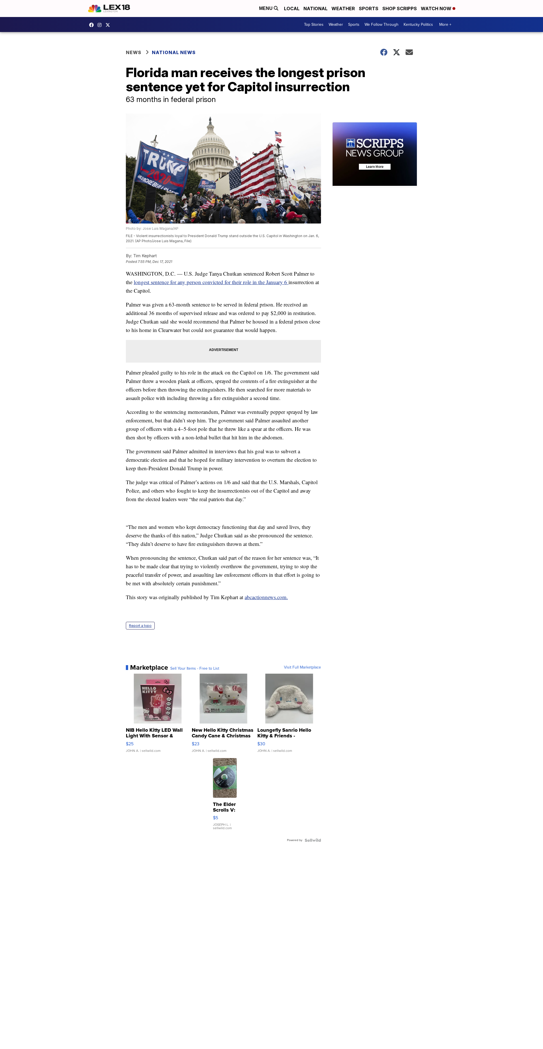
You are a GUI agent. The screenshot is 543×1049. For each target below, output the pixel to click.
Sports (368, 8)
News (133, 52)
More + (445, 24)
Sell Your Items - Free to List (194, 669)
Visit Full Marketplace (302, 667)
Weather (343, 8)
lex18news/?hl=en (101, 25)
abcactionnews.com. (266, 597)
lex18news (109, 25)
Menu (266, 8)
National (315, 8)
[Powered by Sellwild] (313, 840)
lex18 (92, 25)
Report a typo (140, 626)
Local (291, 8)
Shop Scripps (399, 8)
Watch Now (437, 8)
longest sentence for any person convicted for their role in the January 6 (211, 282)
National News (174, 52)
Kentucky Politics (418, 24)
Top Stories (314, 24)
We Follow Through (381, 24)
